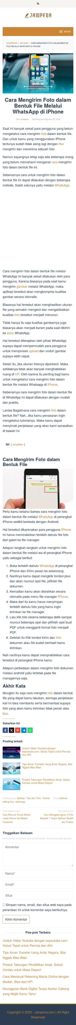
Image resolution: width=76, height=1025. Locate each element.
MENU (67, 31)
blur (5, 713)
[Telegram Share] (24, 730)
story (11, 332)
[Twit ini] (11, 730)
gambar (22, 286)
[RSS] (38, 3)
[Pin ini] (17, 730)
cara (55, 162)
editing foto (8, 801)
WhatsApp (62, 185)
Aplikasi (21, 798)
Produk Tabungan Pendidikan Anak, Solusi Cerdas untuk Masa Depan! (46, 781)
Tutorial (46, 798)
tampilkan (18, 444)
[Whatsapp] (30, 730)
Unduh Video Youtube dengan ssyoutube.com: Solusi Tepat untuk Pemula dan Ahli (46, 751)
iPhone (52, 384)
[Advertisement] (38, 228)
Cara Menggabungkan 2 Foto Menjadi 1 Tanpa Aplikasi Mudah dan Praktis (56, 816)
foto (44, 133)
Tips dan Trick (33, 798)
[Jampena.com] (38, 15)
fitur (61, 143)
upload (34, 350)
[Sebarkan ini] (5, 730)
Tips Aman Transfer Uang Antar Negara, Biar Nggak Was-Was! (47, 765)
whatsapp (20, 801)
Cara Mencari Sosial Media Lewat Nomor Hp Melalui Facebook (16, 816)
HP (17, 374)
